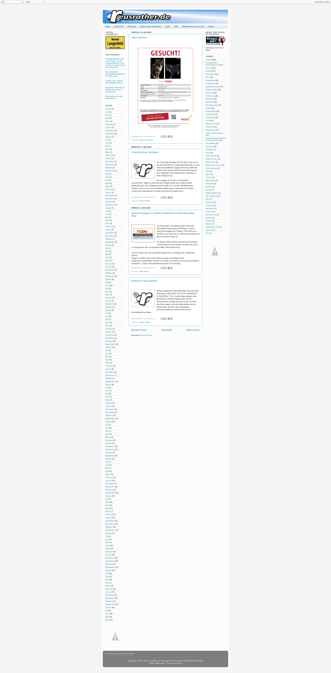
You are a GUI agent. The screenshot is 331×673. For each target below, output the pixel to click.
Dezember (109, 161)
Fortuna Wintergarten (214, 133)
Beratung (209, 202)
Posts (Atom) (146, 335)
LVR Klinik (210, 114)
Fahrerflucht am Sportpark (144, 152)
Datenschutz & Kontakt (150, 26)
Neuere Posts (138, 330)
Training (209, 221)
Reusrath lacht (211, 105)
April (107, 118)
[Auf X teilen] (166, 136)
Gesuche (209, 127)
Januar (108, 127)
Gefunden (210, 208)
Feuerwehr (210, 118)
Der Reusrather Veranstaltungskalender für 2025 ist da (115, 74)
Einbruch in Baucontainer (144, 281)
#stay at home (211, 159)
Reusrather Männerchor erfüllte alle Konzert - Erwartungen (115, 90)
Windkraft (209, 184)
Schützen (209, 102)
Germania (210, 146)
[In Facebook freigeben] (169, 136)
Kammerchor (211, 215)
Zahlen (211, 26)
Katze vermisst (139, 37)
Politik (208, 108)
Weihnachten (211, 156)
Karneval (209, 93)
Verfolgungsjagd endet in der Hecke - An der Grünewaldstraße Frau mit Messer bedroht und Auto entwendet (115, 63)
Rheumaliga (210, 111)
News (107, 26)
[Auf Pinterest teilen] (171, 136)
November (109, 131)
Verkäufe (209, 150)
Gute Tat (209, 212)
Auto (207, 171)
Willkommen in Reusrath (193, 26)
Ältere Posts (193, 330)
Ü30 (207, 233)
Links (167, 26)
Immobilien (210, 80)
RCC (207, 77)
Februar (108, 124)
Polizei (147, 201)
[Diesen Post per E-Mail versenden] (161, 136)
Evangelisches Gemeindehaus (212, 64)
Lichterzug (210, 96)
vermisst (209, 230)
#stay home (210, 162)
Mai (106, 115)
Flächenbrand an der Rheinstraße (114, 97)
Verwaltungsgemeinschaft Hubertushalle (215, 139)
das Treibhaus (211, 196)
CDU (141, 271)
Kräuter (209, 187)
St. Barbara (210, 83)
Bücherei (209, 99)
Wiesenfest (210, 181)
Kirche (208, 68)
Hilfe (176, 26)
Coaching (209, 205)
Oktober (108, 168)
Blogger (179, 663)
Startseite (131, 26)
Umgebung (210, 130)
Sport (208, 174)
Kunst (208, 153)
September (109, 134)
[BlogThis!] (164, 136)
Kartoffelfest (210, 143)
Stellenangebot (212, 193)
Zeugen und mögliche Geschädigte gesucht (114, 82)
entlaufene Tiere (212, 227)
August (108, 109)
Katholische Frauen (213, 165)
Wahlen (209, 224)
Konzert (209, 218)
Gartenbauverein (212, 87)
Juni (107, 112)
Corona (209, 177)
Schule (208, 190)
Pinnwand (118, 26)
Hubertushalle (211, 90)
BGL (207, 199)
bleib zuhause (211, 168)
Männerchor (211, 124)
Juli (106, 140)
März (107, 121)
